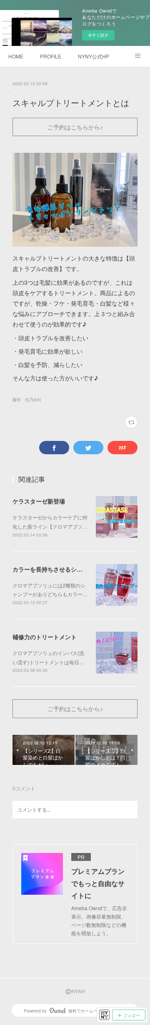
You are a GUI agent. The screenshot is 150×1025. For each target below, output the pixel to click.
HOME (15, 56)
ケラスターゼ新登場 (38, 501)
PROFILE (50, 56)
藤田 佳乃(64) (26, 399)
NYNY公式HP (93, 56)
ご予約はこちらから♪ (75, 127)
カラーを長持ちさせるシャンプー (56, 569)
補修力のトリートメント (44, 637)
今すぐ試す (98, 35)
